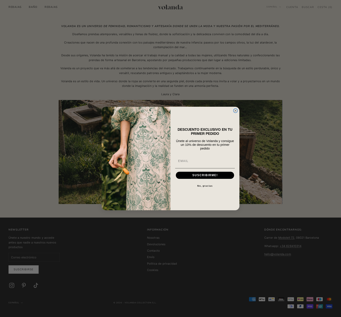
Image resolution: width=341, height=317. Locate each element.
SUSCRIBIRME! (205, 175)
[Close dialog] (235, 111)
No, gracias (205, 186)
